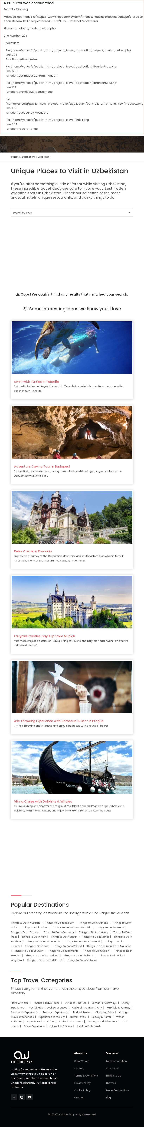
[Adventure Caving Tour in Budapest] (72, 432)
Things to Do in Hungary (93, 932)
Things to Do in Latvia (96, 937)
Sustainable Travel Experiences (48, 1007)
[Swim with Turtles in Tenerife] (72, 348)
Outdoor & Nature (76, 1003)
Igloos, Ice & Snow (61, 1026)
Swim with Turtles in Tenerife (36, 381)
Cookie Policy (82, 1090)
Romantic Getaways (104, 1003)
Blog (108, 1097)
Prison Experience (34, 1026)
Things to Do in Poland (68, 946)
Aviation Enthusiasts (89, 1026)
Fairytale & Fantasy (118, 1007)
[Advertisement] (72, 250)
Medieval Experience (55, 1012)
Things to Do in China (35, 927)
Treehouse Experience (24, 1012)
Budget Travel (81, 1012)
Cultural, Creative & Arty (87, 1007)
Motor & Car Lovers (71, 1021)
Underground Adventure (102, 1021)
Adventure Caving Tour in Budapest (42, 466)
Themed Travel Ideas (47, 1003)
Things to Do (113, 1075)
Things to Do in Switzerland (42, 955)
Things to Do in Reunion (29, 951)
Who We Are (81, 1061)
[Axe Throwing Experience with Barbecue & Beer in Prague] (72, 687)
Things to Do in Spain (96, 951)
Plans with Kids (19, 1003)
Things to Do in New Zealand (82, 941)
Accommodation (116, 1061)
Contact (79, 1068)
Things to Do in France (24, 932)
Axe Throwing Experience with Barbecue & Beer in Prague (58, 721)
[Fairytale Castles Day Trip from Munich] (72, 602)
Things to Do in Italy (34, 937)
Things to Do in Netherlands (43, 941)
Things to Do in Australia (25, 923)
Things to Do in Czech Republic (72, 927)
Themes (111, 1083)
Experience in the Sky (52, 1017)
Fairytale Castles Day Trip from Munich (44, 636)
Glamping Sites (104, 1012)
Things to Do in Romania (63, 951)
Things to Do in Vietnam (82, 960)
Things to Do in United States (44, 960)
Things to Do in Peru (37, 946)
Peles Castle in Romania (33, 551)
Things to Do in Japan (64, 937)
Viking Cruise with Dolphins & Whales (43, 801)
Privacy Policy (82, 1083)
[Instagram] (22, 1097)
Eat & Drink (112, 1068)
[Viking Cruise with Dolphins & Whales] (72, 767)
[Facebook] (14, 1097)
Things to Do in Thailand (78, 955)
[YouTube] (29, 1097)
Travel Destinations (117, 1090)
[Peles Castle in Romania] (72, 517)
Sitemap (79, 1097)
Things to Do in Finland (110, 927)
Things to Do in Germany (58, 932)
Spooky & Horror (101, 1017)
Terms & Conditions (86, 1075)
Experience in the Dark (40, 1021)
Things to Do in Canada (93, 923)
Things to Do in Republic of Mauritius (109, 946)
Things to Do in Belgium (59, 923)
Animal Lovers (78, 1017)
